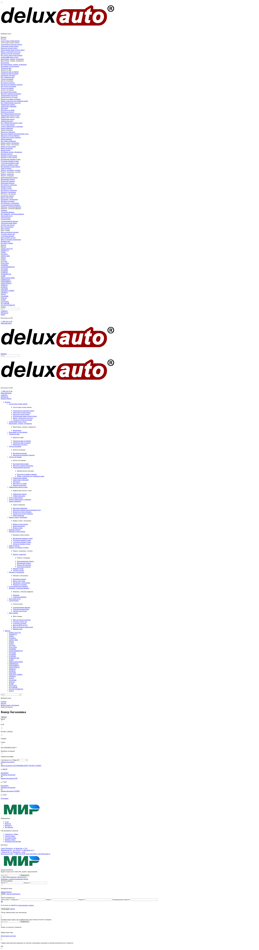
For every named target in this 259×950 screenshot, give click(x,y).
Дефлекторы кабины (8, 104)
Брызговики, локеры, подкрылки (12, 59)
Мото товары (5, 228)
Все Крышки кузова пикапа (10, 166)
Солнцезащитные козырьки (10, 205)
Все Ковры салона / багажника (11, 152)
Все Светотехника (7, 227)
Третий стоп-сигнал (8, 225)
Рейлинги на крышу (8, 201)
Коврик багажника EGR (9, 778)
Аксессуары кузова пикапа (10, 41)
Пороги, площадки (7, 174)
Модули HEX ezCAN (8, 238)
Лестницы (4, 108)
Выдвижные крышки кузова (10, 159)
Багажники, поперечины (9, 199)
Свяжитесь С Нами (11, 834)
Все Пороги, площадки (9, 185)
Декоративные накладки (9, 95)
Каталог (3, 37)
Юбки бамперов (6, 139)
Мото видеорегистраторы (10, 232)
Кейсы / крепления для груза (11, 52)
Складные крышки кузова (10, 163)
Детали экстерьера (7, 88)
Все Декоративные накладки (11, 103)
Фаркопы (4, 210)
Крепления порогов (7, 183)
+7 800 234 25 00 (6, 321)
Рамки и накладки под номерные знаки (14, 101)
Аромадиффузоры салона (9, 57)
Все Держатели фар (7, 77)
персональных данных (26, 905)
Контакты (8, 825)
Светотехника (6, 218)
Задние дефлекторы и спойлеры (12, 126)
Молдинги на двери (8, 110)
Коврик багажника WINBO (10, 791)
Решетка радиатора (7, 112)
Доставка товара (10, 838)
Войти (12, 909)
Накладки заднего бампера (10, 135)
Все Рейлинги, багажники (10, 203)
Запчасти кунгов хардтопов (10, 53)
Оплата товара (10, 836)
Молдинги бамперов (8, 132)
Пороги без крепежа (8, 181)
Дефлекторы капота (7, 119)
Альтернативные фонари (9, 221)
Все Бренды (9, 827)
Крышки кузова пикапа (9, 156)
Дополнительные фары (9, 223)
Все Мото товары (7, 243)
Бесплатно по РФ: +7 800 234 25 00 (13, 854)
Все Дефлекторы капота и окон (11, 123)
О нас (7, 822)
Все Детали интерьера (8, 86)
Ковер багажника (7, 148)
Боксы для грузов (7, 197)
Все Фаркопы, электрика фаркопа (12, 214)
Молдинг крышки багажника (11, 94)
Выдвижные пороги (8, 179)
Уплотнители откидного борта (11, 44)
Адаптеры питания (7, 236)
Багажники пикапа (7, 196)
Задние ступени (6, 188)
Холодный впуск (7, 216)
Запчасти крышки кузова (9, 165)
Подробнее (4, 773)
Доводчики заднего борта (10, 46)
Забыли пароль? (6, 892)
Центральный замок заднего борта (13, 50)
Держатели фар (6, 68)
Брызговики (5, 63)
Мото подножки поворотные (11, 239)
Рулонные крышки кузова (10, 161)
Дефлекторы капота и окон (10, 115)
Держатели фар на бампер (10, 72)
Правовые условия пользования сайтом (14, 879)
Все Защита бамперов (8, 141)
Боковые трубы (6, 187)
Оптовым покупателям (13, 841)
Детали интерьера (7, 79)
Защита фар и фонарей (8, 106)
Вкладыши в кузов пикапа (10, 66)
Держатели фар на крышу (10, 73)
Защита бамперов (7, 128)
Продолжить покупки (8, 936)
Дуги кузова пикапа (8, 125)
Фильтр (4, 717)
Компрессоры (5, 241)
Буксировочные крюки (9, 92)
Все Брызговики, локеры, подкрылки (14, 64)
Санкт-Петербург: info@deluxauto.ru (37, 854)
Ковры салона (5, 150)
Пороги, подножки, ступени (10, 170)
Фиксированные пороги (9, 177)
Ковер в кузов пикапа (8, 146)
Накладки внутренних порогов (11, 84)
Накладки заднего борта (9, 48)
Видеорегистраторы (8, 83)
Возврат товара (10, 839)
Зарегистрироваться (13, 894)
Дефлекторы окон (7, 121)
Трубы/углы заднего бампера (11, 137)
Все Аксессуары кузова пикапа (11, 55)
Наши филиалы (6, 323)
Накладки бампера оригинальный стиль (15, 134)
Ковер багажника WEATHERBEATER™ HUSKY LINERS (21, 765)
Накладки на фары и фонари (11, 99)
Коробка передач (6, 154)
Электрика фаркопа (7, 212)
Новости (8, 823)
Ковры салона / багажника (10, 143)
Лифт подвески (6, 168)
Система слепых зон (8, 234)
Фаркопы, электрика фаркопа (11, 207)
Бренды (3, 245)
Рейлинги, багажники (8, 192)
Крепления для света (8, 75)
